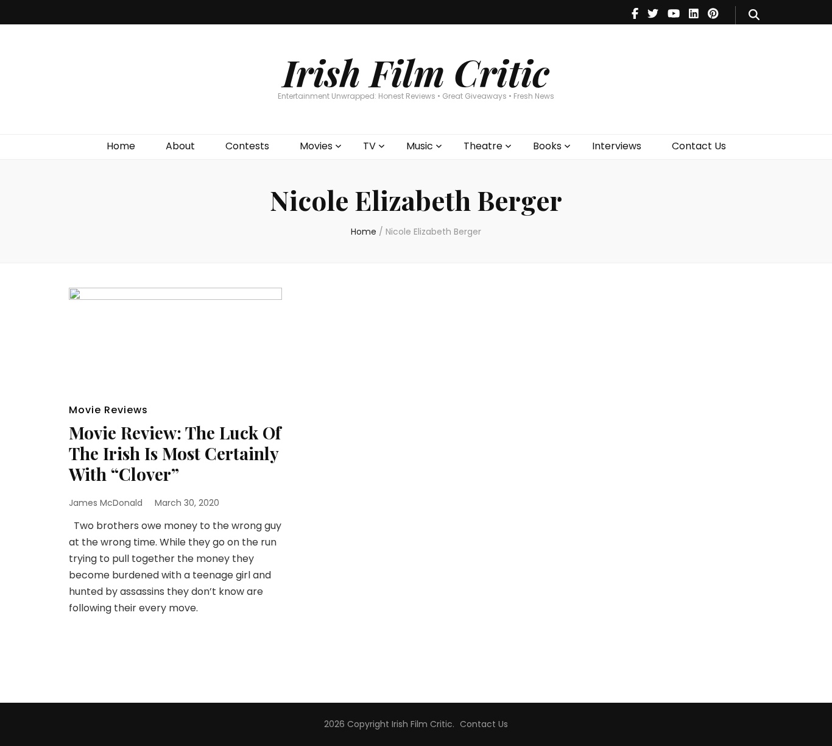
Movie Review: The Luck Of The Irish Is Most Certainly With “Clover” (175, 453)
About (180, 146)
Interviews (616, 146)
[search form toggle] (754, 15)
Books (547, 146)
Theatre (483, 146)
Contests (247, 146)
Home (121, 146)
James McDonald (106, 503)
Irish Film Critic (416, 72)
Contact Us (699, 146)
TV (369, 146)
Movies (316, 146)
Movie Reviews (108, 410)
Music (419, 146)
